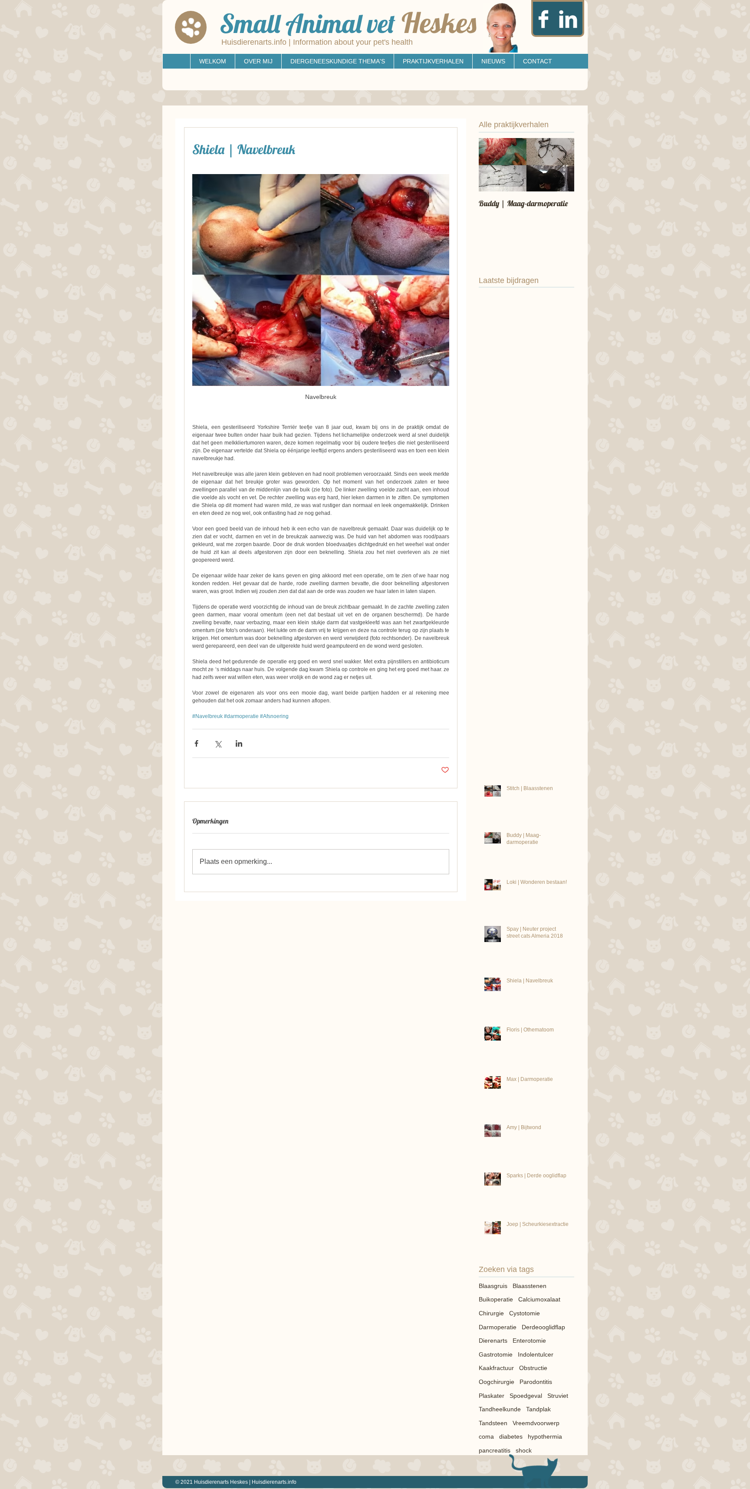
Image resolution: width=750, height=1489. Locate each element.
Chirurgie (491, 1313)
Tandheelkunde (500, 1409)
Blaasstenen (529, 1285)
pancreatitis (494, 1450)
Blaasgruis (493, 1285)
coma (486, 1436)
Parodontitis (536, 1381)
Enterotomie (529, 1340)
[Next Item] (560, 164)
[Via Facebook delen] (196, 743)
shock (524, 1450)
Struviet (557, 1395)
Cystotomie (524, 1313)
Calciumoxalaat (539, 1299)
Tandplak (538, 1409)
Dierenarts (493, 1340)
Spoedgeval (526, 1395)
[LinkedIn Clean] (568, 19)
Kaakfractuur (496, 1367)
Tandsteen (493, 1423)
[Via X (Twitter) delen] (218, 743)
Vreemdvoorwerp (536, 1423)
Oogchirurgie (496, 1381)
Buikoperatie (496, 1299)
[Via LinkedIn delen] (239, 743)
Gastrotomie (496, 1354)
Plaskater (491, 1395)
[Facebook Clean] (543, 19)
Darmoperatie (497, 1327)
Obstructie (533, 1367)
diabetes (511, 1436)
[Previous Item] (493, 164)
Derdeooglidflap (543, 1327)
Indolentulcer (535, 1354)
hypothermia (545, 1436)
